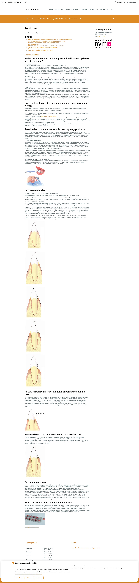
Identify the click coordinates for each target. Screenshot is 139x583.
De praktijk (59, 9)
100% (25, 2)
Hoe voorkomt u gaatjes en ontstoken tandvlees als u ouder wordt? (46, 41)
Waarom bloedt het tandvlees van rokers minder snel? (43, 47)
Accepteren (39, 577)
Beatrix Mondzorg (32, 9)
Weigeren (29, 577)
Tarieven (84, 9)
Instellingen (19, 577)
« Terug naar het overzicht (32, 55)
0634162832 (101, 36)
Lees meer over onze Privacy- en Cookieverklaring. (28, 574)
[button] (113, 19)
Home (51, 9)
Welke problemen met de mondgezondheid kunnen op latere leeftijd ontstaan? (50, 39)
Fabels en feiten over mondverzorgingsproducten (86, 548)
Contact (93, 9)
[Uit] (11, 2)
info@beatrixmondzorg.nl (74, 19)
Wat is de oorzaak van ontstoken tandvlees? (40, 50)
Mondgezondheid (72, 9)
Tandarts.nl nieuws (106, 9)
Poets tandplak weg (33, 49)
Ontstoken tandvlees (33, 44)
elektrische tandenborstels (48, 116)
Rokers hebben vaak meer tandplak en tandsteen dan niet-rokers (46, 46)
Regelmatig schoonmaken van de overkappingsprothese (43, 42)
